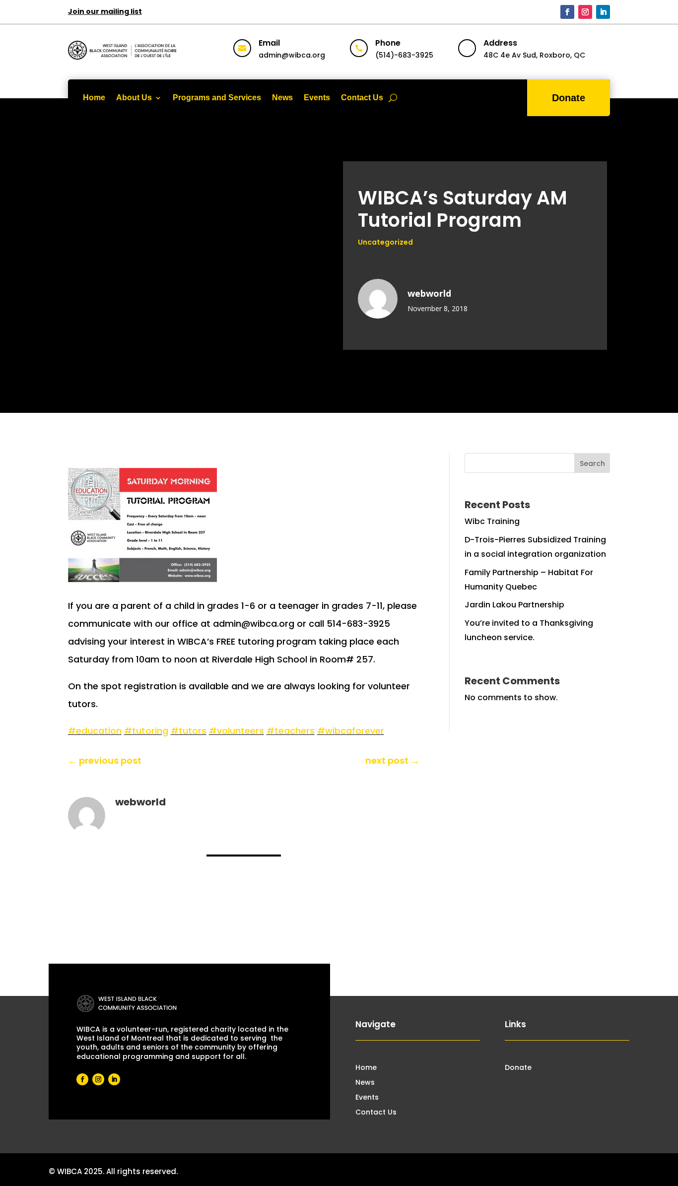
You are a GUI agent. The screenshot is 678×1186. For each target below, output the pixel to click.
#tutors (188, 731)
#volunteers (236, 731)
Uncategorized (385, 242)
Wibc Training (492, 521)
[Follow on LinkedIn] (603, 12)
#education (95, 731)
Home (94, 97)
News (282, 97)
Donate (568, 97)
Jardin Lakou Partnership (514, 604)
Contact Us (362, 97)
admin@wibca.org (292, 55)
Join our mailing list (105, 11)
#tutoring (146, 731)
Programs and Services (217, 97)
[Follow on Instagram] (585, 12)
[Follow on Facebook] (567, 12)
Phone (388, 43)
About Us (134, 97)
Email (269, 43)
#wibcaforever (350, 731)
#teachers (291, 731)
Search (592, 463)
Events (317, 97)
